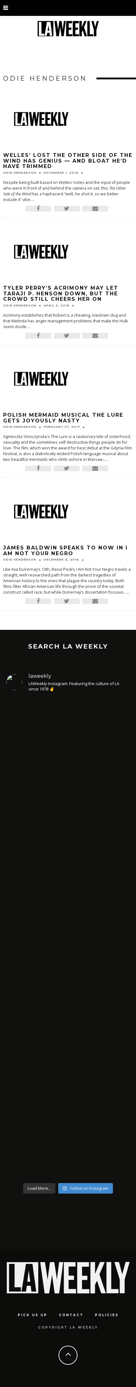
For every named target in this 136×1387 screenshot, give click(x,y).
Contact (71, 1315)
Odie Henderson (19, 172)
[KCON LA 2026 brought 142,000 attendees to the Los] (68, 995)
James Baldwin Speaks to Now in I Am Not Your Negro (65, 550)
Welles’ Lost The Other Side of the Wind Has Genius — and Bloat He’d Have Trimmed (68, 160)
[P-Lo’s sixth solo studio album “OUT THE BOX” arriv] (68, 1110)
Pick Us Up (32, 1315)
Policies (107, 1315)
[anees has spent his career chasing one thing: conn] (68, 766)
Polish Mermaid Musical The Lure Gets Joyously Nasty (63, 418)
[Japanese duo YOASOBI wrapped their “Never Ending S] (68, 891)
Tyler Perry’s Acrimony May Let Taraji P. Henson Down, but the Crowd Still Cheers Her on (60, 293)
